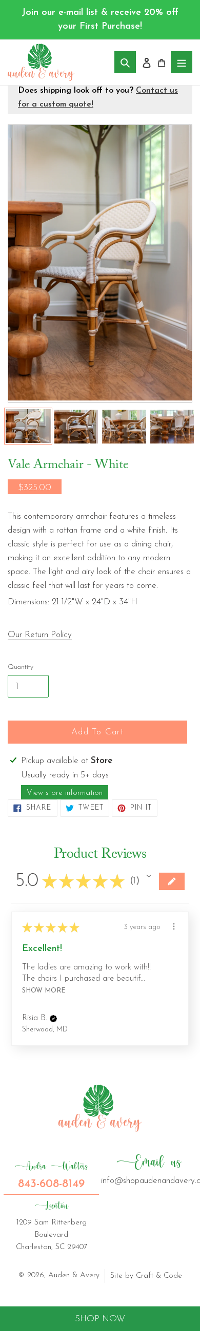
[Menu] (181, 62)
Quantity (20, 667)
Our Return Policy (40, 634)
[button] (149, 876)
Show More (44, 990)
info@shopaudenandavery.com (148, 1169)
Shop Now (100, 1319)
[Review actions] (174, 926)
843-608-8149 (51, 1175)
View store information (65, 793)
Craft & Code (159, 1276)
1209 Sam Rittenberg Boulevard (51, 1225)
